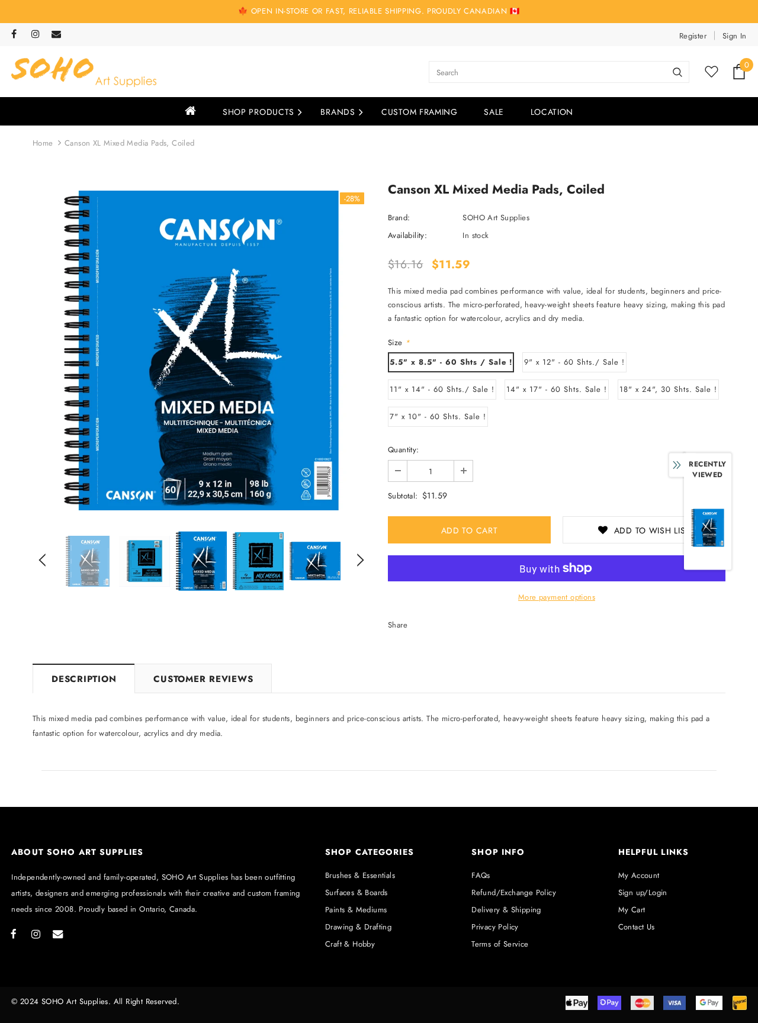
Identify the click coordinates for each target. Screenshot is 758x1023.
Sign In (734, 35)
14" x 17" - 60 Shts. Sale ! (556, 389)
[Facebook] (18, 34)
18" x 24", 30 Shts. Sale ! (668, 389)
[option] (201, 350)
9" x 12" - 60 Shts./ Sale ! (574, 362)
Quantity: (403, 449)
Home (43, 143)
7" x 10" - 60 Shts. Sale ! (438, 416)
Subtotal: (403, 495)
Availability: (407, 235)
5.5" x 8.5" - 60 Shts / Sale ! (451, 362)
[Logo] (83, 72)
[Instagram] (38, 34)
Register (692, 35)
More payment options (556, 597)
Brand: (399, 217)
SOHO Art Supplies (495, 217)
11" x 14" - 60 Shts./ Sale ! (442, 389)
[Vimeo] (59, 34)
